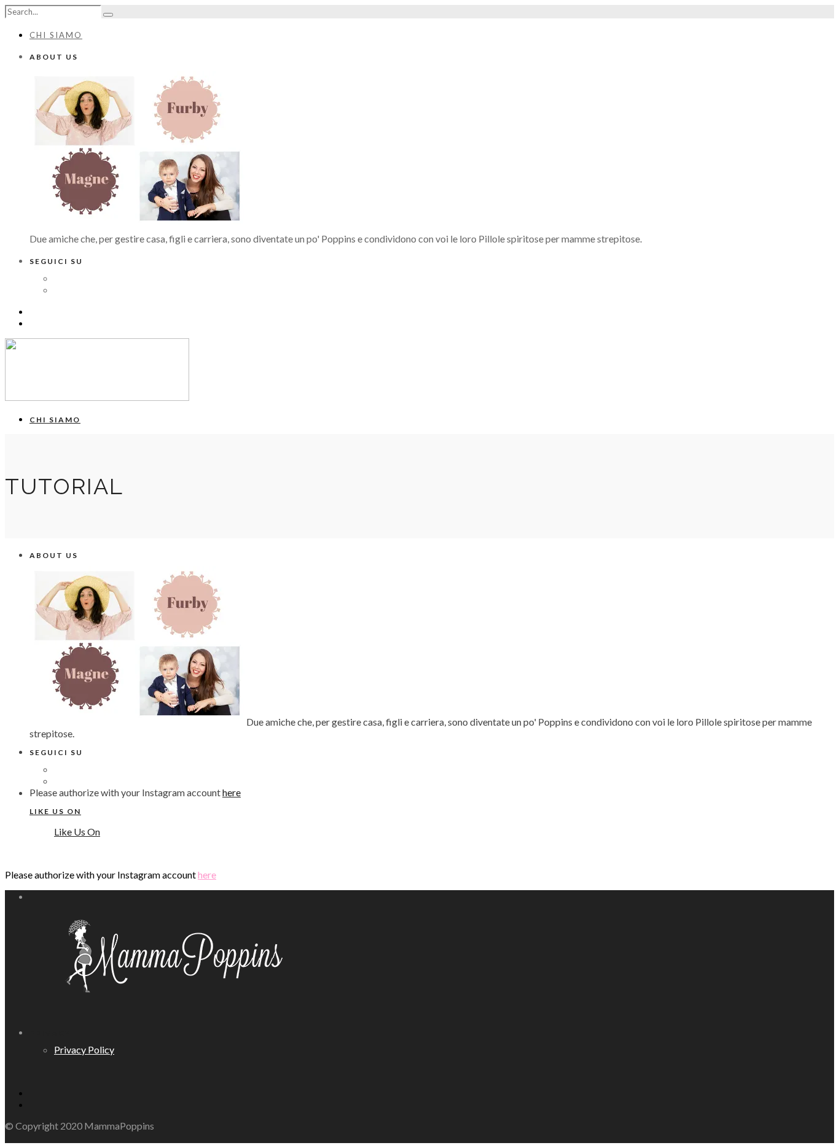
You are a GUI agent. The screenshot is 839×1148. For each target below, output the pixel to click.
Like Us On (55, 811)
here (231, 792)
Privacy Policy (84, 1049)
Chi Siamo (55, 35)
